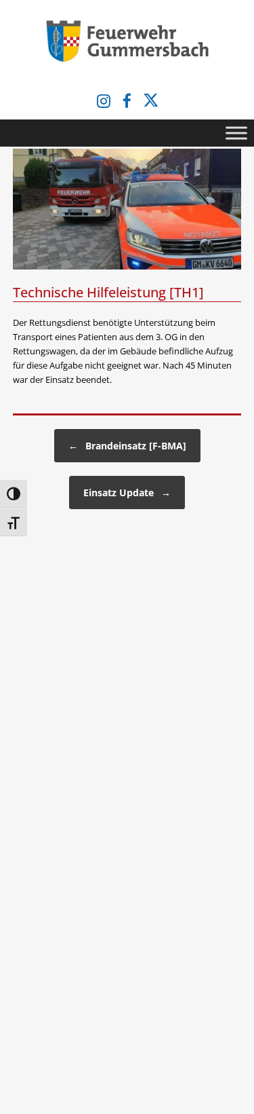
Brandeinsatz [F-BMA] (127, 445)
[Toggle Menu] (236, 133)
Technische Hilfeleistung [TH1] (108, 292)
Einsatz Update (127, 492)
